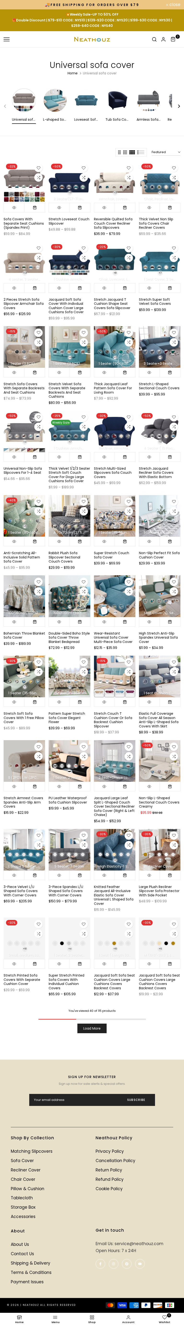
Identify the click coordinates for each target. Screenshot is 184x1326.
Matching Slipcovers (31, 1151)
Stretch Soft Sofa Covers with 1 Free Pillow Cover (24, 717)
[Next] (176, 106)
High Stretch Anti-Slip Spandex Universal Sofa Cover (158, 637)
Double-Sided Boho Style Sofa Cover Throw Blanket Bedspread (69, 637)
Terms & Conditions (31, 1272)
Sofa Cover (22, 1161)
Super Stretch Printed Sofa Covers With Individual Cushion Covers (66, 981)
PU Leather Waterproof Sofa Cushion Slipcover (68, 800)
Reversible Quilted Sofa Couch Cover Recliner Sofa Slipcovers (113, 223)
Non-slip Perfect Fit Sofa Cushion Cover (159, 555)
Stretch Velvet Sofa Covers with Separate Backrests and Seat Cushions (67, 390)
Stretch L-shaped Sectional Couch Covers (159, 386)
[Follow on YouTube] (140, 1264)
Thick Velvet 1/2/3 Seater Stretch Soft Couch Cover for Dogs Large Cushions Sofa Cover (69, 475)
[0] (173, 39)
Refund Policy (110, 1179)
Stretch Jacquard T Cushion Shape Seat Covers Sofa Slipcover (112, 303)
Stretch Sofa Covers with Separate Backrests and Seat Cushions (24, 388)
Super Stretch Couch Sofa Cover (111, 555)
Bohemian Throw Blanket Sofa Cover (24, 635)
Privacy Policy (110, 1151)
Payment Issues (27, 1282)
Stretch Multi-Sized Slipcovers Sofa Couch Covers (113, 472)
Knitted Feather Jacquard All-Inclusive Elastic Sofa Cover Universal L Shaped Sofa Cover (113, 895)
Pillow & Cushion (27, 1189)
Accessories (23, 1216)
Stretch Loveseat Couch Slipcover (69, 221)
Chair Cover (23, 1179)
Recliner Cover (25, 1170)
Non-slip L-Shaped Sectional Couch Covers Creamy (159, 802)
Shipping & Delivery (30, 1263)
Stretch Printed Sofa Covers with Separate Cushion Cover (22, 979)
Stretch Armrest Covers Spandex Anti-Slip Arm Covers (23, 802)
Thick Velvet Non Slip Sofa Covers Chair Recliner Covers (156, 223)
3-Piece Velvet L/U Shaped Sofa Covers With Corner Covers (21, 891)
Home (73, 73)
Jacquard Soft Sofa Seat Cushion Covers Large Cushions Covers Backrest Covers (114, 981)
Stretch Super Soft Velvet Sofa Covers (155, 301)
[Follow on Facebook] (100, 1264)
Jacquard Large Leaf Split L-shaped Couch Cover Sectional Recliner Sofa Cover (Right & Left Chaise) (114, 806)
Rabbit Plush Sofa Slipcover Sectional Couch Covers (64, 557)
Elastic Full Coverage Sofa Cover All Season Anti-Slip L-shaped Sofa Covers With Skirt (158, 720)
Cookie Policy (109, 1189)
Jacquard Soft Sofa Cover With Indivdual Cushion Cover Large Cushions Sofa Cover (66, 306)
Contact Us (22, 1254)
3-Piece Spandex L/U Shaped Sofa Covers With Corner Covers (66, 891)
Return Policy (109, 1170)
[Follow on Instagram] (113, 1264)
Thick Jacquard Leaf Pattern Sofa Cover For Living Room (113, 388)
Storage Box (23, 1207)
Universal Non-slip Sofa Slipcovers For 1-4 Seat (23, 470)
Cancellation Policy (115, 1161)
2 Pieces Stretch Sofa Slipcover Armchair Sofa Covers (24, 303)
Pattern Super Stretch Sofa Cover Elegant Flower (67, 717)
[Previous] (8, 106)
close (12, 5)
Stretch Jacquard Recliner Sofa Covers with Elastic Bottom (156, 472)
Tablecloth (22, 1198)
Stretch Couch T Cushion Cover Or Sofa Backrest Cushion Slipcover (113, 720)
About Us (20, 1244)
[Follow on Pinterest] (127, 1264)
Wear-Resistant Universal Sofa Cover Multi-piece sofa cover (113, 637)
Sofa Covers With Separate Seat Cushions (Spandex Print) (24, 223)
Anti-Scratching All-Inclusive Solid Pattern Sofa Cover (22, 557)
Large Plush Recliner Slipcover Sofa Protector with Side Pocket (159, 891)
